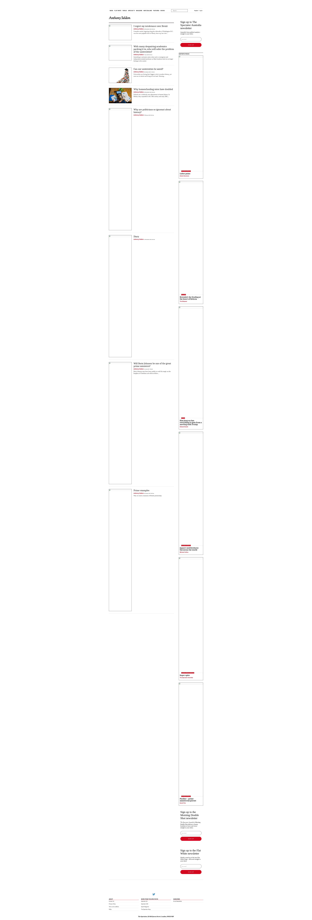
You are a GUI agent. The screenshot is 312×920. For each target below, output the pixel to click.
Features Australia (186, 171)
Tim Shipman (183, 301)
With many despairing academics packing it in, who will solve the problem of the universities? (154, 49)
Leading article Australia (188, 672)
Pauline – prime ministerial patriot (188, 800)
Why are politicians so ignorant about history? (152, 111)
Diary (136, 236)
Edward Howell (184, 427)
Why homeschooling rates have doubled (153, 89)
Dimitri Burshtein (184, 176)
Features (184, 294)
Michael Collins (184, 552)
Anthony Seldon (139, 29)
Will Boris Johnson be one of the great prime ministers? (152, 365)
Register (196, 10)
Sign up (191, 45)
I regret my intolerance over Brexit (151, 26)
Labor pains (185, 173)
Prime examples (141, 490)
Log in (201, 10)
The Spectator (156, 889)
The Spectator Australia (186, 677)
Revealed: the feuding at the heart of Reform (190, 298)
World (183, 418)
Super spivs (185, 675)
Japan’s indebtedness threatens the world (189, 549)
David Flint (183, 803)
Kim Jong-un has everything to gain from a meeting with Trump (191, 422)
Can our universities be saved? (149, 69)
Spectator (156, 4)
